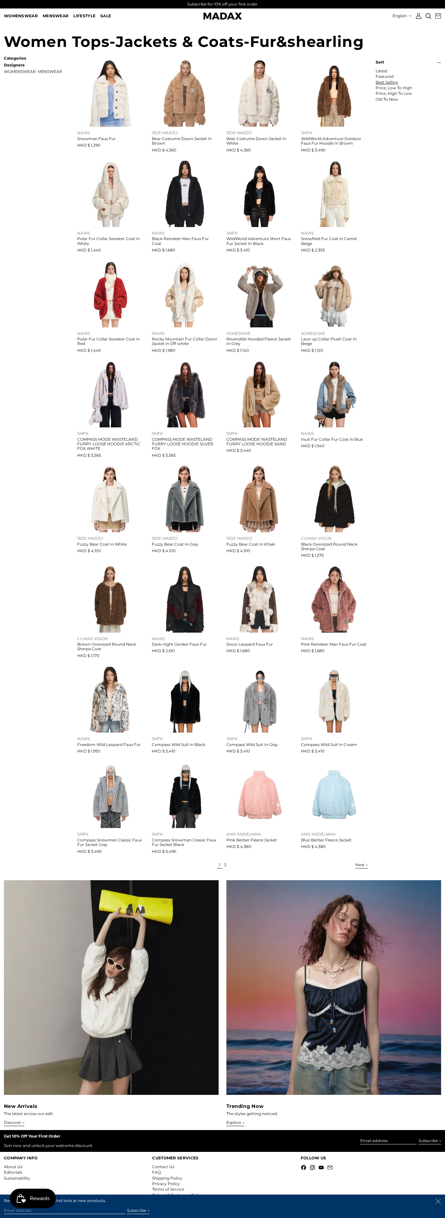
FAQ (156, 1172)
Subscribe (428, 1140)
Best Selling (387, 82)
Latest (382, 71)
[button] (428, 15)
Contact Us (163, 1166)
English (400, 15)
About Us (13, 1166)
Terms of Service (168, 1189)
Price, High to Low (394, 93)
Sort (380, 62)
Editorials (13, 1172)
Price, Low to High (394, 88)
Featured (385, 76)
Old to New (387, 99)
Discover (12, 1122)
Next (360, 864)
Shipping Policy (167, 1178)
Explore (233, 1122)
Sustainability (17, 1178)
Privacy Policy (166, 1183)
